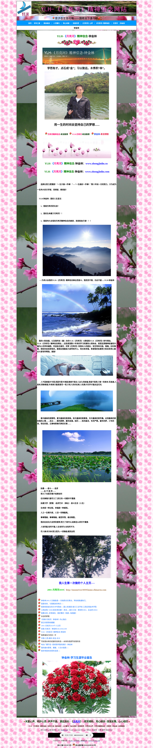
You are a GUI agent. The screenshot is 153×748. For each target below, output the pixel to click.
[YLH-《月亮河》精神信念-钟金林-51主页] (76, 63)
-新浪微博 (64, 134)
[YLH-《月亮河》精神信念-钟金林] (77, 118)
